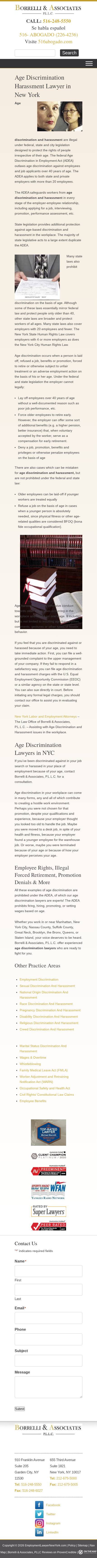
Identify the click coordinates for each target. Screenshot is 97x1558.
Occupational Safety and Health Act (45, 1088)
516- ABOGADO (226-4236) (48, 34)
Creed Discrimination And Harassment (47, 1029)
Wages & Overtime (33, 1057)
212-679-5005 (68, 1484)
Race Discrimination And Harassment (46, 1004)
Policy (72, 1545)
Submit (19, 1409)
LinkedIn (51, 1532)
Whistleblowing (30, 1064)
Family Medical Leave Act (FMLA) (44, 1070)
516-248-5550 (57, 21)
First (18, 1280)
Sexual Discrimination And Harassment (47, 986)
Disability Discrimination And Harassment (49, 1016)
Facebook (52, 1505)
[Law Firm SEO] (88, 1552)
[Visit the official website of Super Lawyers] (48, 1192)
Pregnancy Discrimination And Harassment (50, 1010)
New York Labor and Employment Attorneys (46, 716)
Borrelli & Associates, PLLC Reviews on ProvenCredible (42, 1552)
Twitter (50, 1514)
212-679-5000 (66, 1478)
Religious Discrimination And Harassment (49, 1023)
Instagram (53, 1523)
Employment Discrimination (39, 979)
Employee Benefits (33, 1101)
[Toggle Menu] (89, 63)
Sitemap (83, 1545)
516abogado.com (55, 41)
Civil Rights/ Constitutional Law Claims (47, 1094)
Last (18, 1299)
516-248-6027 (32, 1490)
